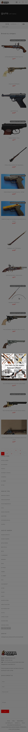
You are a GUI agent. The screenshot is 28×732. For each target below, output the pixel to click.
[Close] (26, 353)
